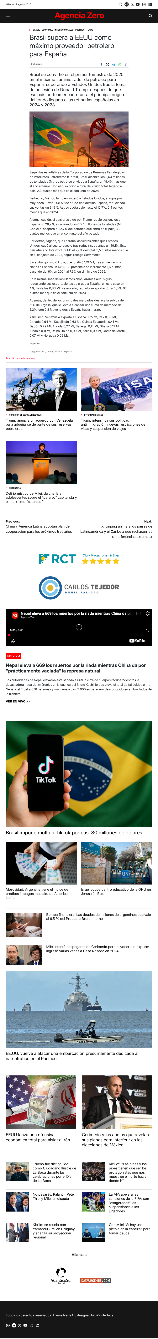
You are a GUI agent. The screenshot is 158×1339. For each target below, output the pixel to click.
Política (79, 30)
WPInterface (104, 1315)
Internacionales (64, 30)
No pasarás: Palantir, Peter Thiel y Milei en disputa (54, 1196)
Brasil (36, 30)
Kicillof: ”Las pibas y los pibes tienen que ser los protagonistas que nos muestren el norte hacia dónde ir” (128, 1172)
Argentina (15, 488)
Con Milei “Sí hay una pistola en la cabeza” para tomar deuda (129, 1229)
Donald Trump (54, 351)
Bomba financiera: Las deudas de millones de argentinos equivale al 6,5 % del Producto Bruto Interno (98, 917)
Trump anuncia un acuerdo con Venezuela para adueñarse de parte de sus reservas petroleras (39, 424)
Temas (89, 30)
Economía (47, 30)
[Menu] (8, 16)
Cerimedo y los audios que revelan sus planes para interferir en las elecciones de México (115, 1139)
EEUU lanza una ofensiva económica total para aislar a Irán (38, 1137)
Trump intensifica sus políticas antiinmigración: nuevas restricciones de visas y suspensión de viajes (113, 424)
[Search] (150, 16)
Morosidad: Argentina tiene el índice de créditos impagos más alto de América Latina (37, 893)
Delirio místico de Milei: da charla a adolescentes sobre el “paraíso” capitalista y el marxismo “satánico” (41, 497)
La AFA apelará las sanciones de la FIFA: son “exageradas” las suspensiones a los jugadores (129, 1202)
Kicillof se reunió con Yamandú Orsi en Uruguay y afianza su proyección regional (54, 1231)
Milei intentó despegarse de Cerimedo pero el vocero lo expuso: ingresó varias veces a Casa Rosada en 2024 (97, 949)
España (68, 351)
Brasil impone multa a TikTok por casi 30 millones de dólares (74, 833)
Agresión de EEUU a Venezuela (25, 415)
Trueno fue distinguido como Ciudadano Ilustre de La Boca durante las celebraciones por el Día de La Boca (54, 1172)
